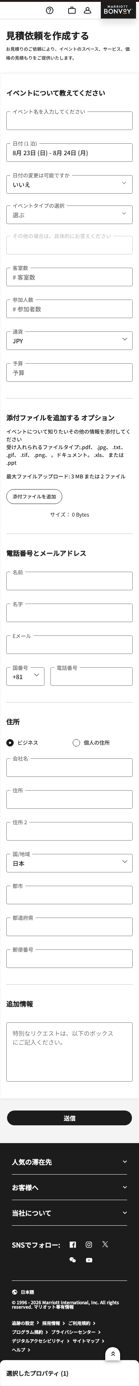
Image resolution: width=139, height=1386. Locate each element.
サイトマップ (86, 1341)
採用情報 (51, 1323)
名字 (18, 604)
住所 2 (20, 822)
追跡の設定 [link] (23, 1323)
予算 (18, 363)
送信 (70, 1117)
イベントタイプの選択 (38, 205)
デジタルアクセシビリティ (38, 1341)
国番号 (20, 668)
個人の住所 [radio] (97, 742)
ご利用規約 (79, 1323)
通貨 (18, 331)
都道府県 (23, 918)
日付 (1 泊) (25, 143)
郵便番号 (23, 949)
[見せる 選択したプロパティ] (112, 1353)
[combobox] (69, 340)
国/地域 (21, 854)
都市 (18, 886)
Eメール (22, 636)
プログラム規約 (27, 1332)
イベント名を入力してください (49, 111)
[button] (60, 9)
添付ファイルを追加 (34, 496)
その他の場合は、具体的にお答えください (62, 236)
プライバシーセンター (73, 1332)
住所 (18, 790)
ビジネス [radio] (27, 742)
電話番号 (67, 668)
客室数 (20, 268)
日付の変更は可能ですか (41, 175)
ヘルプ (18, 1349)
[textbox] (69, 120)
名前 (18, 572)
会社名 (20, 758)
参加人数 (23, 300)
